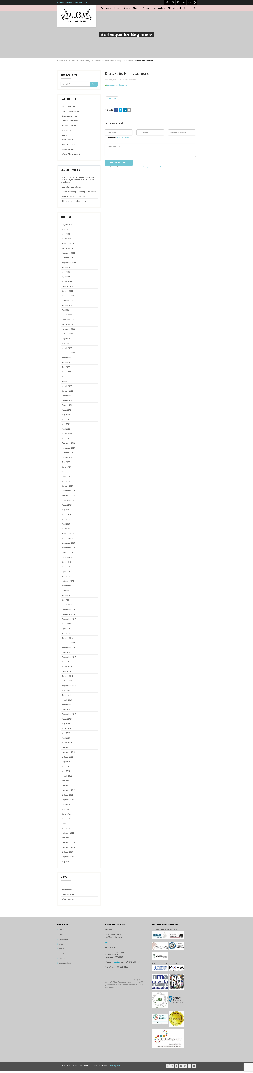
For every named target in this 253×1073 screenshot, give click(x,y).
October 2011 (67, 795)
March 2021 (67, 434)
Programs (105, 8)
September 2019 (69, 500)
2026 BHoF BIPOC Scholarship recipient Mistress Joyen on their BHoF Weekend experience (78, 179)
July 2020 (66, 462)
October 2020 (67, 453)
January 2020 (67, 486)
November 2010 (68, 847)
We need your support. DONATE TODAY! (73, 3)
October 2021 (67, 405)
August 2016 (67, 624)
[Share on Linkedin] (125, 110)
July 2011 (66, 809)
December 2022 (68, 353)
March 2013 (67, 743)
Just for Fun (67, 130)
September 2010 (69, 857)
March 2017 (67, 605)
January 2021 (67, 438)
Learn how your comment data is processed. (156, 167)
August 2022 (67, 362)
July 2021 (66, 415)
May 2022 (66, 377)
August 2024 (67, 305)
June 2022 (66, 372)
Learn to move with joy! (71, 187)
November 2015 (68, 647)
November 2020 (68, 448)
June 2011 (66, 814)
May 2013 (66, 733)
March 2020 (67, 481)
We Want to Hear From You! (73, 196)
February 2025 (68, 286)
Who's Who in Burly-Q (71, 154)
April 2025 (66, 277)
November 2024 (68, 296)
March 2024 (67, 315)
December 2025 (68, 253)
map (106, 942)
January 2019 (67, 538)
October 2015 (67, 652)
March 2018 (67, 576)
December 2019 (68, 491)
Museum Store (65, 963)
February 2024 (68, 319)
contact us (116, 962)
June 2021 (66, 419)
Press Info (63, 958)
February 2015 (68, 671)
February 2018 (68, 581)
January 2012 (67, 781)
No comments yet (128, 80)
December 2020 (68, 443)
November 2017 (68, 586)
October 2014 (67, 681)
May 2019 (66, 519)
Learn (116, 8)
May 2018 (66, 567)
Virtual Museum (68, 149)
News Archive (67, 140)
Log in (64, 885)
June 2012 (66, 766)
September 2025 (69, 262)
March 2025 (67, 281)
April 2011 (66, 823)
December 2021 (68, 396)
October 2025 (67, 258)
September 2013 (69, 714)
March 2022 (67, 386)
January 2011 (67, 838)
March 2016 (67, 633)
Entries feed (67, 890)
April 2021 (66, 429)
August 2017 (67, 595)
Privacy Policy (123, 138)
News (126, 8)
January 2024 (67, 324)
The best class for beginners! (74, 201)
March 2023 (67, 348)
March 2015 (67, 667)
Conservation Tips (69, 116)
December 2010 (68, 842)
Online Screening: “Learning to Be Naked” (79, 192)
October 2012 (67, 757)
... (1, 1072)
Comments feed (68, 894)
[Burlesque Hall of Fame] (76, 16)
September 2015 (69, 657)
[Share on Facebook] (116, 110)
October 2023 (67, 334)
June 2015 (66, 662)
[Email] (129, 110)
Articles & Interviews (70, 111)
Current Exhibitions (70, 121)
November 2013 (68, 705)
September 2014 (69, 686)
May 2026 (66, 234)
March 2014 (67, 700)
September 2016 (69, 619)
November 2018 (68, 548)
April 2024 (66, 310)
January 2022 (67, 391)
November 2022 (68, 358)
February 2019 (68, 533)
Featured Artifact (69, 125)
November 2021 (68, 400)
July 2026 (66, 229)
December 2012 (68, 747)
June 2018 (66, 562)
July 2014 (66, 690)
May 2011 (66, 819)
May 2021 (66, 424)
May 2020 (66, 472)
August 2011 (67, 804)
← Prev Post (112, 98)
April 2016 (66, 628)
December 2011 (68, 785)
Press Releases (68, 144)
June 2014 (66, 695)
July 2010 (66, 861)
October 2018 (67, 552)
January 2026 (67, 248)
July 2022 (66, 367)
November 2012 (68, 752)
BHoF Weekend (174, 8)
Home (61, 930)
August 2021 (67, 410)
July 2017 (66, 600)
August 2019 (67, 505)
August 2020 (67, 457)
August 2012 (67, 762)
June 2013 (66, 728)
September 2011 (69, 800)
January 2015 (67, 676)
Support (146, 8)
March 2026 (67, 239)
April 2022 (66, 381)
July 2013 (66, 724)
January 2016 (67, 638)
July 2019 (66, 510)
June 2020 (66, 467)
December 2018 (68, 543)
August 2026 (67, 224)
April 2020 (66, 476)
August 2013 (67, 719)
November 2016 (68, 614)
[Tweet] (120, 110)
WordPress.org (68, 899)
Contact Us (158, 8)
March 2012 (67, 776)
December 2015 (68, 643)
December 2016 (68, 609)
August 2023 (67, 339)
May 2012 (66, 771)
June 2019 (66, 514)
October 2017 (67, 590)
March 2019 (67, 529)
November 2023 (68, 329)
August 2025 (67, 267)
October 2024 (67, 300)
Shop (186, 8)
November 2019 (68, 495)
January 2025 (67, 291)
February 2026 (68, 243)
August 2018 (67, 557)
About (135, 8)
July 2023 (66, 343)
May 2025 (66, 272)
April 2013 (66, 738)
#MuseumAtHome (69, 106)
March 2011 (67, 828)
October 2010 (67, 852)
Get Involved (64, 939)
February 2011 (68, 833)
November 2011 (68, 790)
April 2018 (66, 571)
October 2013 (67, 709)
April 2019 (66, 524)
